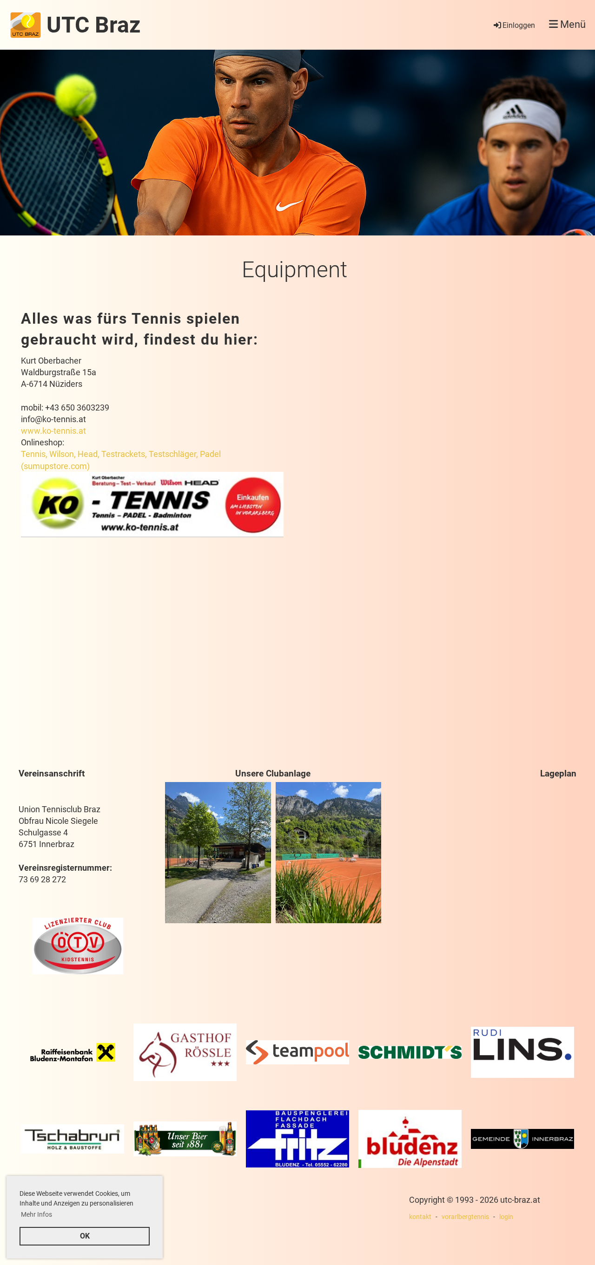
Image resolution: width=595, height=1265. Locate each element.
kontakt (420, 1217)
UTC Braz (93, 25)
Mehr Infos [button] (36, 1214)
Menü (572, 24)
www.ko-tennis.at (53, 431)
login (506, 1217)
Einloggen (518, 25)
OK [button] (85, 1236)
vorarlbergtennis (465, 1217)
